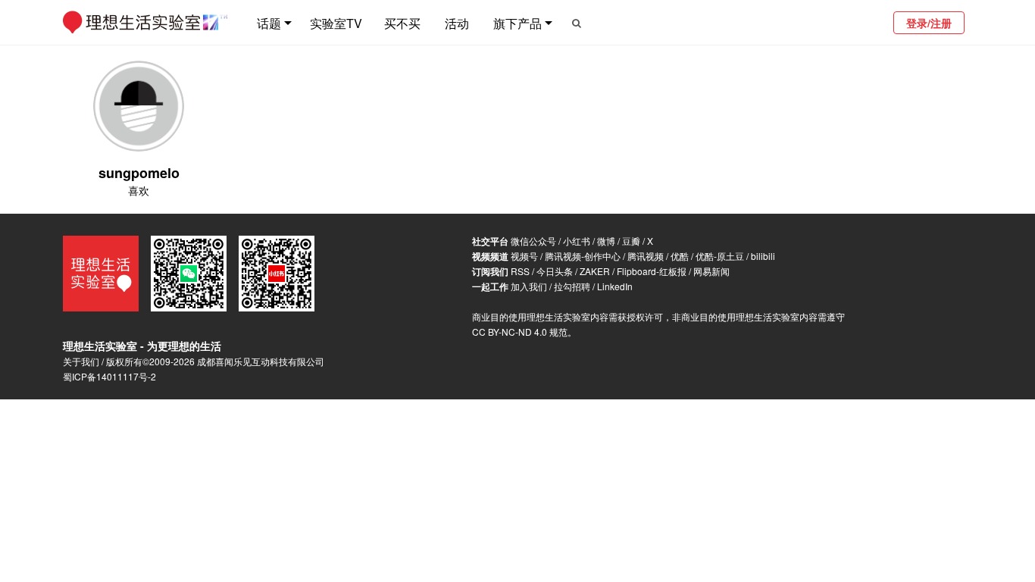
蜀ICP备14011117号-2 (109, 376)
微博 (606, 240)
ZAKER (595, 270)
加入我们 (529, 286)
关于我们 (81, 361)
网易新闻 (711, 270)
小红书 (576, 240)
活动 (457, 23)
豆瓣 (631, 240)
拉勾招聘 (572, 286)
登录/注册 (929, 22)
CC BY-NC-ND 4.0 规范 (520, 331)
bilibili (763, 255)
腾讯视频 (645, 255)
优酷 (680, 255)
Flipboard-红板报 (651, 270)
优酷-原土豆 (720, 255)
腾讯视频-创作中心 (583, 255)
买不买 (402, 23)
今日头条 (554, 270)
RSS (520, 270)
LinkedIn (615, 286)
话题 (269, 23)
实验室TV (336, 23)
